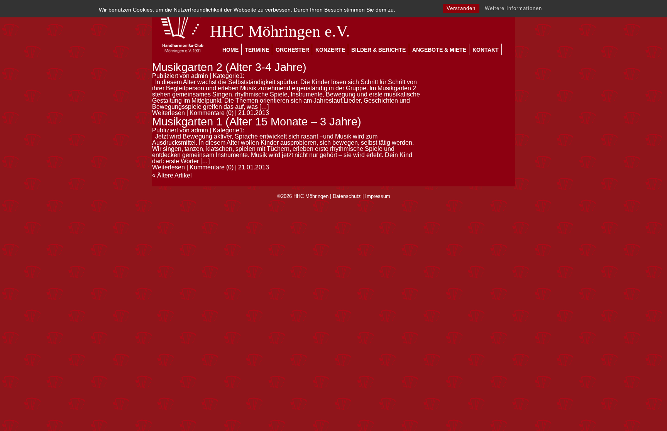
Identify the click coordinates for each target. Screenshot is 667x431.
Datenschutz (347, 196)
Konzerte (330, 50)
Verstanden (461, 8)
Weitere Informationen (513, 8)
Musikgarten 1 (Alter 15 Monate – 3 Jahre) (256, 121)
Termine (257, 50)
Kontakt (485, 50)
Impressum (377, 196)
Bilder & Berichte (378, 50)
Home (230, 50)
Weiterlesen (168, 113)
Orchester (292, 50)
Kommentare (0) (212, 113)
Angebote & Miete (439, 50)
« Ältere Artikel (172, 175)
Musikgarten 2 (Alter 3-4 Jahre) (229, 67)
